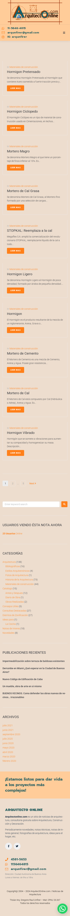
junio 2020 (8, 743)
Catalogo (7, 588)
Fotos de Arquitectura (16, 575)
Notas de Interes (11, 628)
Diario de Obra (12, 597)
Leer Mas (15, 88)
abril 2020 (8, 752)
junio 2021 (8, 730)
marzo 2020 (9, 756)
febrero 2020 (9, 761)
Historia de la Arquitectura (19, 579)
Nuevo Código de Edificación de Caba (23, 679)
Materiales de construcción (24, 67)
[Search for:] (31, 504)
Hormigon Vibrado (20, 433)
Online (12, 533)
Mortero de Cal (18, 393)
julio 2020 (8, 738)
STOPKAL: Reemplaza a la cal (29, 231)
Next (32, 483)
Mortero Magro (18, 151)
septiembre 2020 (11, 734)
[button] (62, 909)
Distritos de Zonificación (15, 615)
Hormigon (14, 314)
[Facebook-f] (8, 846)
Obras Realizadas (14, 601)
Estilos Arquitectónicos (17, 570)
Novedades (8, 633)
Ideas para (8, 619)
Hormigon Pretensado (23, 72)
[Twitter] (17, 846)
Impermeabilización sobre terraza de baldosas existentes (34, 661)
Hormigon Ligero (19, 274)
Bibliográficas (12, 566)
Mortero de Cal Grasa (23, 191)
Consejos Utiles (11, 606)
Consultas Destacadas (14, 610)
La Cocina (10, 624)
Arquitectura (9, 562)
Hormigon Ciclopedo (22, 111)
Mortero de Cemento (22, 353)
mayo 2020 (8, 747)
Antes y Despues (14, 593)
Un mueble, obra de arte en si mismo (22, 686)
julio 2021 (8, 725)
